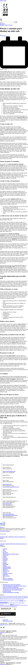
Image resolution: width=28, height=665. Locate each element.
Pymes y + (2, 527)
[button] (14, 22)
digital (22, 596)
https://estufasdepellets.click (9, 471)
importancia (9, 600)
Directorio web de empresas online (11, 554)
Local (21, 600)
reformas (5, 605)
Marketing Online (4, 25)
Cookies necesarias (5, 635)
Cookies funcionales (6, 641)
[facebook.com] (5, 5)
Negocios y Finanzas (7, 573)
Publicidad (5, 574)
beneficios (1, 596)
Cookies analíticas (5, 648)
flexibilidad (17, 598)
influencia (12, 600)
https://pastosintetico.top (8, 514)
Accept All (14, 631)
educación (11, 597)
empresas (26, 597)
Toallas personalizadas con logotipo (11, 592)
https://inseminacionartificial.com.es (11, 486)
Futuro (20, 598)
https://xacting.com (7, 484)
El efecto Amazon (7, 591)
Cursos (4, 551)
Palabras (23, 602)
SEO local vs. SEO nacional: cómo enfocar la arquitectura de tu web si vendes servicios (13, 589)
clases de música (9, 596)
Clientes (13, 596)
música (11, 602)
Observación (14, 641)
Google (23, 598)
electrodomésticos (20, 597)
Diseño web (5, 555)
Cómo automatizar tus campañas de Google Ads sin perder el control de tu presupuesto (14, 586)
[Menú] (0, 2)
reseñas (8, 605)
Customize (3, 631)
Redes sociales (6, 576)
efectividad (15, 597)
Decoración (5, 552)
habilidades (2, 600)
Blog (4, 550)
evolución (13, 598)
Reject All (8, 631)
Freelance (5, 560)
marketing (4, 602)
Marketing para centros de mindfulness (11, 584)
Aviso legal (5, 619)
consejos (16, 596)
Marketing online (7, 566)
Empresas (5, 557)
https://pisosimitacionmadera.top (10, 515)
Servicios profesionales (8, 579)
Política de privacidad (8, 621)
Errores (1, 598)
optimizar (19, 602)
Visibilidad (13, 606)
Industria (5, 563)
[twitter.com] (5, 8)
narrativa (14, 602)
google (4, 561)
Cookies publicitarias (6, 656)
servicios (16, 605)
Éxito (16, 606)
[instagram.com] (5, 13)
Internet (4, 565)
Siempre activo (13, 635)
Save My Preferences (10, 662)
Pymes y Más (3, 0)
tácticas (10, 606)
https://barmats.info (7, 503)
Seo (4, 577)
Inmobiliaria (5, 564)
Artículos (5, 548)
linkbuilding (17, 600)
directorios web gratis (5, 597)
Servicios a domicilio (7, 578)
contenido (19, 596)
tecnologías (21, 605)
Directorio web (3, 624)
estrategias (9, 598)
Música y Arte (6, 570)
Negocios (10, 25)
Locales (24, 600)
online (17, 602)
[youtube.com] (5, 15)
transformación (6, 606)
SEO (12, 605)
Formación (5, 559)
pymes (2, 605)
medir (9, 602)
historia (5, 600)
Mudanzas (5, 569)
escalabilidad (6, 598)
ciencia (5, 596)
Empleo (4, 556)
